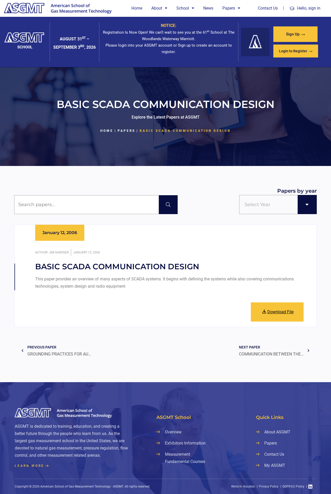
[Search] (168, 204)
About (156, 8)
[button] (295, 34)
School (182, 8)
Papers (228, 8)
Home (136, 8)
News (208, 8)
